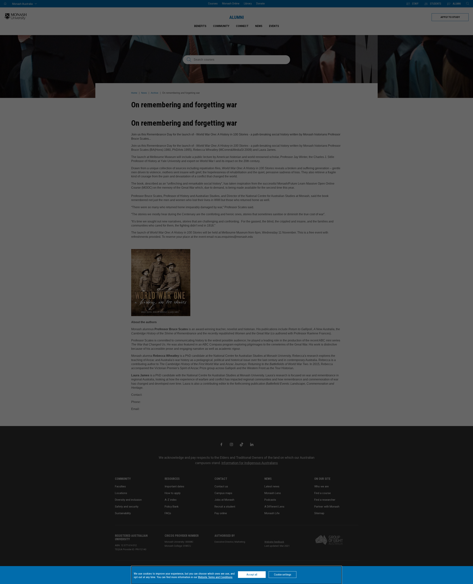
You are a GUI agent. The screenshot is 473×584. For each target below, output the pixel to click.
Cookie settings (282, 574)
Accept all (251, 574)
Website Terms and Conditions (215, 577)
